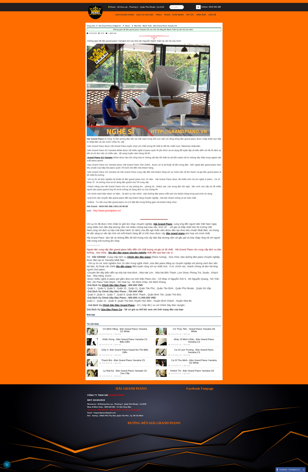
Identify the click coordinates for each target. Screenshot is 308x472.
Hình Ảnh (201, 15)
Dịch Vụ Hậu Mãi (144, 15)
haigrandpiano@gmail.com (104, 413)
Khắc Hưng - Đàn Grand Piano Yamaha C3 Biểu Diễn (125, 340)
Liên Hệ (212, 15)
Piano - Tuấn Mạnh (174, 15)
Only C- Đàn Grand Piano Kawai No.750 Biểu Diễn (124, 351)
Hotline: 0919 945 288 (211, 7)
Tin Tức (190, 15)
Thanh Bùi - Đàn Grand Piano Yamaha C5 (123, 360)
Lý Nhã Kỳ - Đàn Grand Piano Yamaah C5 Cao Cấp (125, 372)
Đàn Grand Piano (124, 15)
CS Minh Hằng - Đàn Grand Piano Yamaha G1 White (125, 330)
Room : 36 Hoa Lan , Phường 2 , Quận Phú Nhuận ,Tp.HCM (137, 7)
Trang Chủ (91, 26)
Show (127, 26)
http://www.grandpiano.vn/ (107, 210)
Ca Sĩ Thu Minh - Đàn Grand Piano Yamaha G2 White (194, 361)
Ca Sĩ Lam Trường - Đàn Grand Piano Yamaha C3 (194, 351)
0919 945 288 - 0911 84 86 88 (109, 410)
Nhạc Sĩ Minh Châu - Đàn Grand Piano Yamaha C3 (194, 340)
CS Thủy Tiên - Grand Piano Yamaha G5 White (194, 330)
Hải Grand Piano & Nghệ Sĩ (110, 26)
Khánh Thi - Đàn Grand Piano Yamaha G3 (192, 371)
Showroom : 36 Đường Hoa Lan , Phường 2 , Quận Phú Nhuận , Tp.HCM (117, 404)
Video (159, 15)
